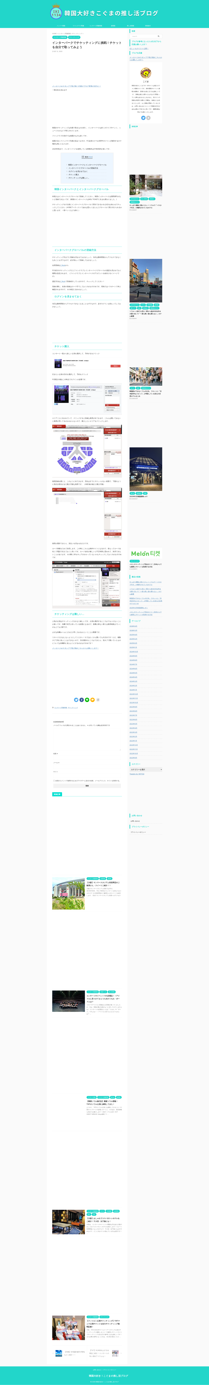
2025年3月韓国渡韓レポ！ (139, 496)
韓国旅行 (148, 26)
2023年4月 (133, 728)
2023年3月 (133, 732)
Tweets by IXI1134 (137, 774)
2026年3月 (133, 630)
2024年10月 (134, 652)
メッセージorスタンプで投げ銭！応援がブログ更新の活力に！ (76, 86)
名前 (55, 753)
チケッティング (73, 707)
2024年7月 (133, 664)
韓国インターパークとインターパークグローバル (87, 165)
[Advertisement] (87, 68)
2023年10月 (134, 702)
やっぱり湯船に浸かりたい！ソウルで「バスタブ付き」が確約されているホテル (146, 583)
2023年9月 (133, 707)
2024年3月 (133, 681)
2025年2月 (133, 643)
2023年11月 (134, 698)
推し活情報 (130, 26)
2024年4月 (133, 677)
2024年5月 (133, 673)
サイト (55, 772)
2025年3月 (133, 639)
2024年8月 (133, 660)
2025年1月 (133, 647)
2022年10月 (134, 753)
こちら (62, 265)
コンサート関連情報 (95, 26)
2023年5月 (133, 724)
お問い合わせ (135, 821)
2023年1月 (133, 741)
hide (90, 157)
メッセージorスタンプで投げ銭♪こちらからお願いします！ (75, 648)
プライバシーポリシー (138, 832)
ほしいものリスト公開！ (139, 48)
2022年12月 (134, 745)
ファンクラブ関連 (78, 26)
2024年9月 (133, 656)
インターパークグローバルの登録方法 (83, 168)
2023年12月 (134, 694)
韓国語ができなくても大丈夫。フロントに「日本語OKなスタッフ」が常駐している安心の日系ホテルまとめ (146, 393)
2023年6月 (133, 719)
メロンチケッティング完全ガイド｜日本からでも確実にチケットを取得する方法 (146, 613)
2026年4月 (133, 626)
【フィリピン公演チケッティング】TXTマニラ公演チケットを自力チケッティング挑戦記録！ (103, 1324)
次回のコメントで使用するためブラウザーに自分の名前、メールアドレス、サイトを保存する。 (88, 781)
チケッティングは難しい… (78, 178)
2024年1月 (133, 690)
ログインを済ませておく (78, 171)
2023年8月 (133, 711)
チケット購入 (73, 174)
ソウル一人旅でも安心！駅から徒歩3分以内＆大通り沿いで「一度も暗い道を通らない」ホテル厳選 (146, 313)
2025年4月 (133, 635)
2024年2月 (133, 685)
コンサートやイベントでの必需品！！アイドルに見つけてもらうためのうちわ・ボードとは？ (103, 999)
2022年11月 (134, 749)
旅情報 (113, 26)
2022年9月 (133, 758)
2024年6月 (133, 668)
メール (56, 763)
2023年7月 (133, 715)
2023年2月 (133, 736)
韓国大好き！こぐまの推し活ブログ (108, 1375)
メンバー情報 (61, 26)
